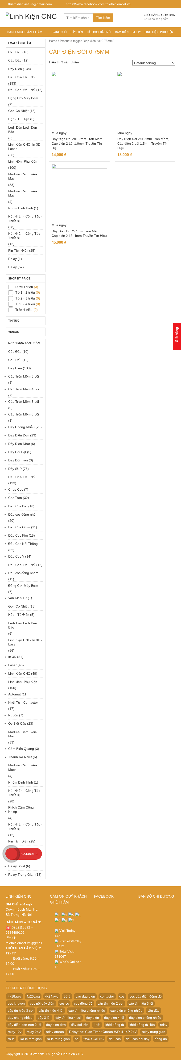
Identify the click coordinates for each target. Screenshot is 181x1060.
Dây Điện (76, 32)
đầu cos (115, 1039)
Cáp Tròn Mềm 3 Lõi (23, 376)
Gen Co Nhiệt (18, 111)
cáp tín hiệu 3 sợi (20, 1010)
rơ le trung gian (58, 1039)
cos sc (64, 1003)
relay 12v (14, 1032)
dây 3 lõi (44, 1017)
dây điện (92, 1017)
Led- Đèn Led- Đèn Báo (22, 130)
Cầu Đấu (14, 52)
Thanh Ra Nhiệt (20, 757)
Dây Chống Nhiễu (21, 427)
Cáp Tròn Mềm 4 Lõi (23, 389)
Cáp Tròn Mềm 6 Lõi (23, 414)
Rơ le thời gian (31, 1039)
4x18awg (14, 996)
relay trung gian (153, 1032)
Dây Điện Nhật (19, 444)
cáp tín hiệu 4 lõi (51, 1010)
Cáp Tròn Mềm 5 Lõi (23, 401)
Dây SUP (15, 469)
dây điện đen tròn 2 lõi (24, 1025)
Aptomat (14, 694)
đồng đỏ (161, 1039)
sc (76, 1039)
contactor (107, 996)
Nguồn (13, 715)
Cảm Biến (122, 32)
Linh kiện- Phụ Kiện (158, 32)
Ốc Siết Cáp (17, 723)
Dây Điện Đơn (18, 435)
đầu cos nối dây (137, 1039)
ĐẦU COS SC (93, 1039)
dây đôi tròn (80, 1025)
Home (53, 41)
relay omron (55, 1032)
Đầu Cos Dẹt (17, 506)
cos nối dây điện (42, 1003)
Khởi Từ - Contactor (23, 702)
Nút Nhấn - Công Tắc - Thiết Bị (25, 218)
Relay (136, 32)
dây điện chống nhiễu (145, 1017)
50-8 (67, 996)
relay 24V (34, 1032)
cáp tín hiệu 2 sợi (110, 1003)
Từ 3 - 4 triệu (25, 304)
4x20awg (33, 996)
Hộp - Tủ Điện (18, 119)
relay (163, 1025)
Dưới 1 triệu (24, 287)
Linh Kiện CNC (19, 673)
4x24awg (51, 996)
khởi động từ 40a (142, 1025)
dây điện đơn (56, 1025)
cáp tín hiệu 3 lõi (140, 1003)
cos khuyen (16, 1003)
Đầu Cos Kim (18, 535)
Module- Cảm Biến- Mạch (22, 176)
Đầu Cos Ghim (19, 527)
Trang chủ (59, 32)
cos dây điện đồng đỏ (146, 996)
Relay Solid (16, 866)
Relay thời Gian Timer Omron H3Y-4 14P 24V (103, 1032)
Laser (12, 665)
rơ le (11, 1039)
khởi (97, 1025)
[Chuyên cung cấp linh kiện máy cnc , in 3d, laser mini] (31, 16)
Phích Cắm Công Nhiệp (21, 809)
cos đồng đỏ (83, 1003)
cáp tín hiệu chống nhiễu (86, 1010)
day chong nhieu (20, 1017)
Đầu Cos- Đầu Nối (99, 32)
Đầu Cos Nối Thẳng (23, 544)
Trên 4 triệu (24, 310)
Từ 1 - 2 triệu (25, 292)
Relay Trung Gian (21, 874)
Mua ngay (59, 133)
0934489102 (29, 854)
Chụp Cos (15, 489)
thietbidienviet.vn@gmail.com (27, 943)
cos (121, 996)
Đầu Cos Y (16, 556)
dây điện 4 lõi (114, 1017)
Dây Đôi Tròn (18, 460)
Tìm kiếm (103, 18)
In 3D (12, 657)
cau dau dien (85, 996)
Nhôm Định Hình (20, 208)
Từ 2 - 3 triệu (25, 298)
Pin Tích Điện (18, 250)
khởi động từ (114, 1025)
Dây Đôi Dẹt (17, 452)
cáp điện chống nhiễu (126, 1010)
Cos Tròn (15, 498)
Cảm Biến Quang (21, 749)
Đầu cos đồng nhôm (23, 514)
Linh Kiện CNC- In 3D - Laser (25, 147)
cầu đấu (154, 1010)
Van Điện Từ (17, 598)
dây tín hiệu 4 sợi (68, 1017)
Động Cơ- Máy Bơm (23, 98)
